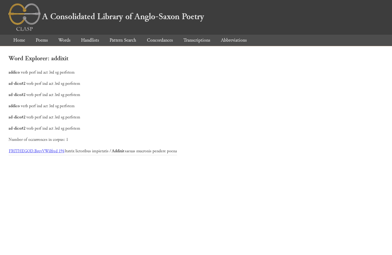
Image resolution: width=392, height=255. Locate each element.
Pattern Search (123, 40)
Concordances (160, 40)
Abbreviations (234, 40)
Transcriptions (196, 40)
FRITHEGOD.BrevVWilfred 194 (36, 151)
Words (64, 40)
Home (19, 40)
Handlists (90, 40)
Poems (42, 40)
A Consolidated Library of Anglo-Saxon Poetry (123, 16)
